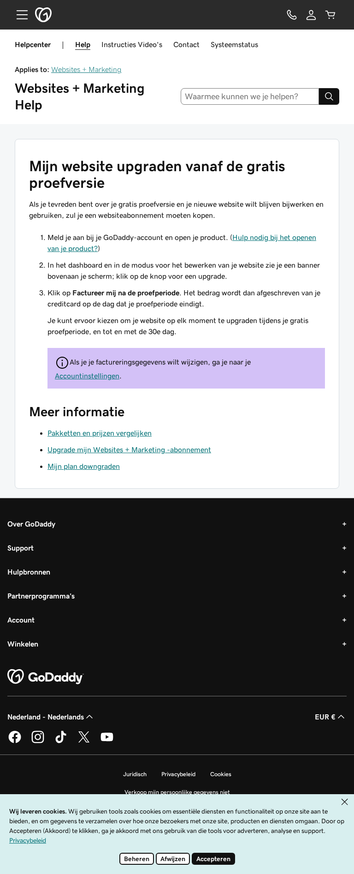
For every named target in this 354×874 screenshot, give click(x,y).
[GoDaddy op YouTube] (107, 741)
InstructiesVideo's (131, 44)
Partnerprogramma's (41, 595)
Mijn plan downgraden (83, 466)
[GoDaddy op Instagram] (37, 741)
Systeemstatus (234, 44)
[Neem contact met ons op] (292, 15)
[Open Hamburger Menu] (18, 14)
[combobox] (250, 96)
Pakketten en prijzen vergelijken (99, 433)
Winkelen (22, 643)
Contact (186, 44)
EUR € (325, 716)
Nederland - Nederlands (45, 716)
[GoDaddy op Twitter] (84, 741)
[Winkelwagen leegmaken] (330, 14)
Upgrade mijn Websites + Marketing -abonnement (129, 449)
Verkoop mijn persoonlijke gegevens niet (177, 792)
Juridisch (135, 774)
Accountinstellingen (87, 375)
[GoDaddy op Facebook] (14, 741)
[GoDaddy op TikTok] (60, 741)
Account (21, 619)
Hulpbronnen (28, 571)
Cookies (220, 774)
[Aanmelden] (311, 15)
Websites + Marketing (86, 69)
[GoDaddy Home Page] (45, 677)
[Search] (329, 96)
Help (82, 44)
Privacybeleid (178, 774)
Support (20, 547)
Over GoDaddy (31, 523)
